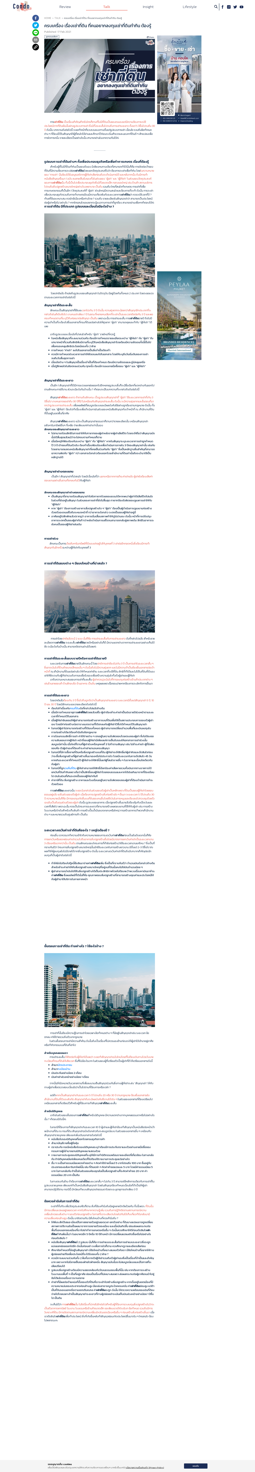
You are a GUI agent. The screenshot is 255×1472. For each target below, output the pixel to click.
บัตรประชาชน (65, 1065)
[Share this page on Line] (35, 33)
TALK (57, 18)
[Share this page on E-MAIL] (35, 40)
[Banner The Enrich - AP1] (179, 79)
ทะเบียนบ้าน (64, 1069)
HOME (47, 18)
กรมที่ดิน (75, 708)
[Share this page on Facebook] (35, 18)
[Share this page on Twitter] (35, 25)
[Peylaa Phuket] (179, 315)
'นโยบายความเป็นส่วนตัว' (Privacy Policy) (145, 1467)
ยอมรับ (196, 1466)
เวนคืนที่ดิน (70, 768)
